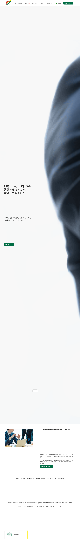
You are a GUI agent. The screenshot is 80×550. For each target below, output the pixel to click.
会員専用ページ (68, 3)
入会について (42, 3)
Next (36, 391)
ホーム (14, 3)
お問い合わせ (50, 3)
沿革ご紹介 (7, 244)
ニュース (27, 3)
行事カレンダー (35, 3)
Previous (34, 391)
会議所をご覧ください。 (46, 466)
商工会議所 (20, 3)
